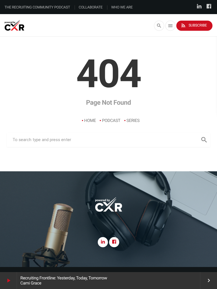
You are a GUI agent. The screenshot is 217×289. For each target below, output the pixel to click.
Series (133, 120)
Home (90, 120)
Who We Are (122, 7)
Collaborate (91, 7)
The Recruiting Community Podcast (37, 7)
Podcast (111, 120)
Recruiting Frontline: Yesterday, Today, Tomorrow (63, 278)
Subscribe (194, 25)
